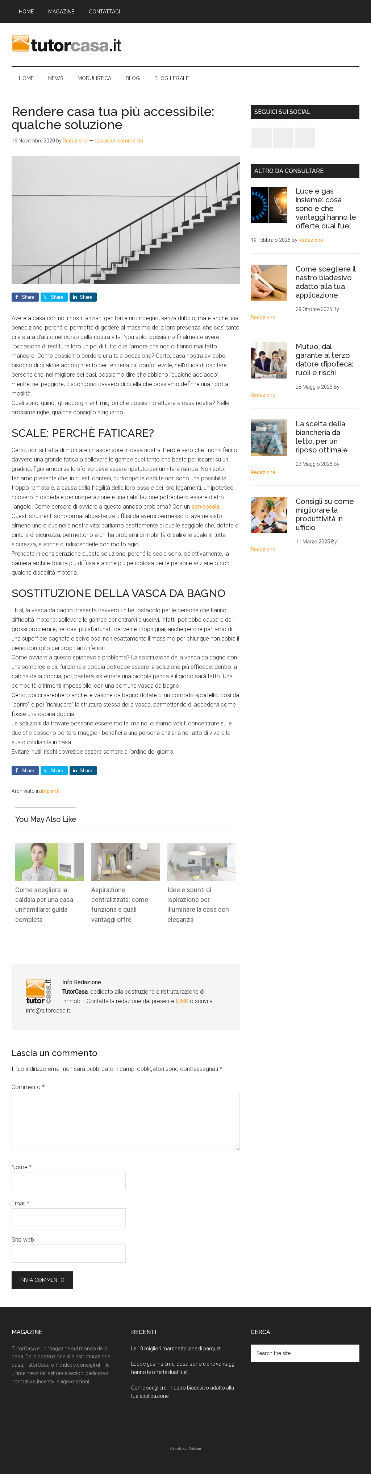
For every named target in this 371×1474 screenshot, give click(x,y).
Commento (28, 1087)
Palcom (195, 1448)
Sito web (23, 1239)
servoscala (205, 506)
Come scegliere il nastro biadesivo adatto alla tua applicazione (325, 282)
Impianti (50, 791)
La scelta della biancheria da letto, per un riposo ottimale (322, 436)
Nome (22, 1167)
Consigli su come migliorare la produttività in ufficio (325, 514)
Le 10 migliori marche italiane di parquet (176, 1348)
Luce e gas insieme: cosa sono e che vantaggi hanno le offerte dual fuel (326, 208)
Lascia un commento (119, 141)
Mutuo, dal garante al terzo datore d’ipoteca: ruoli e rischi (324, 359)
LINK (183, 1001)
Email (20, 1203)
